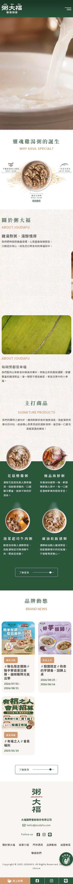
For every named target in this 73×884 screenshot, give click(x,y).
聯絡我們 (36, 853)
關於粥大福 (8, 844)
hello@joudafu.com (39, 825)
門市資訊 (38, 844)
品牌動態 (52, 844)
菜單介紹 (24, 844)
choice (36, 868)
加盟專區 (65, 844)
